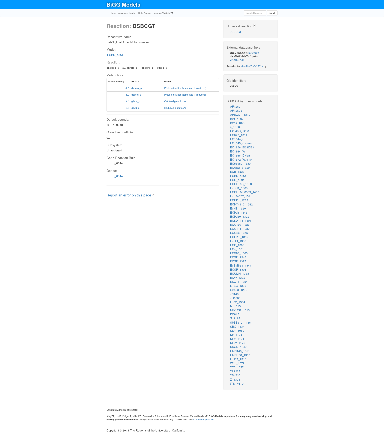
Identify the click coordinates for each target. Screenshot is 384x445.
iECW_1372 (237, 277)
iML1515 (235, 306)
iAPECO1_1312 (240, 114)
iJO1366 (235, 298)
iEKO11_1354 (239, 281)
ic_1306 (235, 127)
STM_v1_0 (237, 383)
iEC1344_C (237, 139)
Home (113, 12)
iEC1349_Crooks (241, 143)
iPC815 (234, 314)
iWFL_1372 (237, 363)
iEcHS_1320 (238, 208)
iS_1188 (235, 318)
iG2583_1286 (238, 290)
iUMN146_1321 (240, 351)
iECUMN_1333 (239, 273)
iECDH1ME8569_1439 (244, 192)
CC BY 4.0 (259, 66)
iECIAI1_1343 (239, 212)
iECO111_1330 (240, 228)
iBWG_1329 (237, 123)
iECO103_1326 (240, 224)
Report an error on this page (129, 195)
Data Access (144, 12)
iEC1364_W (237, 151)
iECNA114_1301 (240, 220)
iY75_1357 (237, 367)
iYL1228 (235, 371)
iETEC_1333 (238, 286)
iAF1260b (236, 110)
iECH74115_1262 (241, 204)
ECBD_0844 (114, 176)
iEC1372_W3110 (241, 159)
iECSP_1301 (238, 269)
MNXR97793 (237, 60)
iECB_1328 (237, 171)
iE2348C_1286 (239, 131)
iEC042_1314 (238, 135)
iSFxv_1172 (237, 343)
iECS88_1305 (239, 253)
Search (272, 12)
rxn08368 (253, 52)
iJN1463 (235, 294)
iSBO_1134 (237, 326)
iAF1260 (235, 106)
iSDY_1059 (237, 330)
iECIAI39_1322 (239, 216)
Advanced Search (127, 12)
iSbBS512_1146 (240, 322)
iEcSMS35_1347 (240, 265)
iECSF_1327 (238, 261)
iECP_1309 (237, 245)
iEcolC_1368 (238, 241)
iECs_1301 (237, 249)
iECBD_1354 (114, 55)
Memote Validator (162, 12)
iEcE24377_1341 (241, 196)
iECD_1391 (237, 180)
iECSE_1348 (238, 257)
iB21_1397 (237, 119)
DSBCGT (236, 32)
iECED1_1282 (239, 200)
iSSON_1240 (238, 347)
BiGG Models (123, 4)
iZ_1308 (235, 379)
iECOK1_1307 (239, 237)
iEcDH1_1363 (239, 188)
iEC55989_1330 (240, 163)
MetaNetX (246, 66)
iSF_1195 (236, 334)
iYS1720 (235, 375)
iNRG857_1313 (240, 310)
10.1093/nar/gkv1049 (203, 419)
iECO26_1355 (239, 233)
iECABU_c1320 (240, 167)
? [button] (153, 194)
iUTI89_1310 (238, 359)
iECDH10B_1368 (241, 184)
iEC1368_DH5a (240, 155)
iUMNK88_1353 (240, 355)
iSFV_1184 (237, 338)
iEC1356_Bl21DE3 (242, 147)
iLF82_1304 (237, 302)
